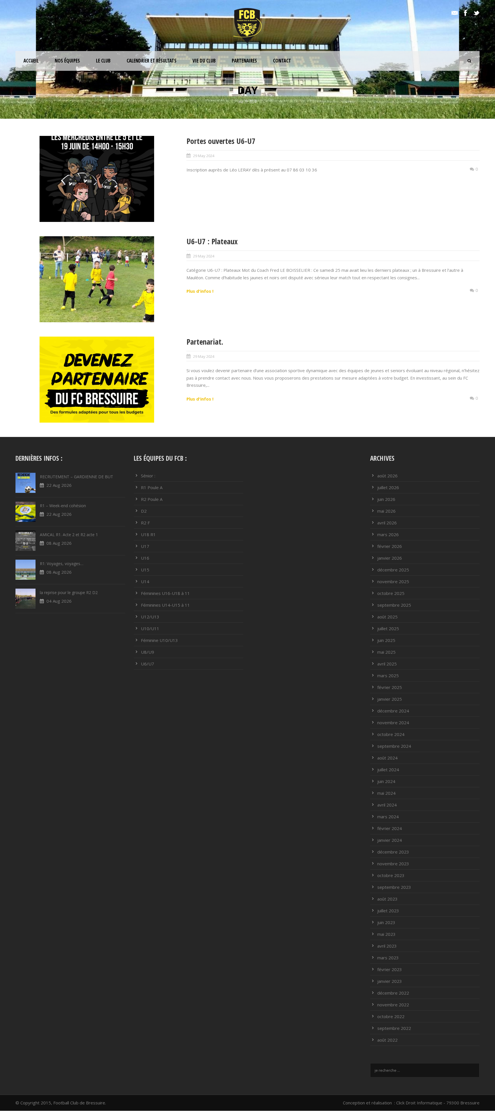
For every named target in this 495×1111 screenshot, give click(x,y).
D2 (144, 511)
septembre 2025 (394, 605)
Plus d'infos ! (199, 291)
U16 (145, 558)
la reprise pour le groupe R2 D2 (69, 592)
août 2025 (387, 617)
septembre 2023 (394, 887)
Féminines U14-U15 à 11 (165, 605)
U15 (145, 570)
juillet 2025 (388, 628)
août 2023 (387, 899)
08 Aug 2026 (59, 543)
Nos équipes (67, 60)
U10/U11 (150, 628)
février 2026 (389, 546)
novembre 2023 (393, 863)
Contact (282, 60)
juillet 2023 (388, 910)
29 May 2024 (203, 155)
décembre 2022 (393, 993)
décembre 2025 (393, 570)
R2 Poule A (151, 499)
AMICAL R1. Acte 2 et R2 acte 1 (69, 534)
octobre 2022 (390, 1016)
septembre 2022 (394, 1028)
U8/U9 (147, 652)
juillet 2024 (388, 769)
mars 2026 (388, 534)
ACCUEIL (31, 60)
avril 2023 (387, 946)
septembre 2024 (394, 746)
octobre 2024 (390, 734)
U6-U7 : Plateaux (212, 241)
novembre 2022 (393, 1004)
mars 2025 (388, 675)
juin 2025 (386, 640)
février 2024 (389, 828)
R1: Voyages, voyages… (61, 563)
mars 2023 (388, 957)
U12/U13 (150, 617)
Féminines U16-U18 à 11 (165, 593)
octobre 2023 (390, 875)
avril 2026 (387, 523)
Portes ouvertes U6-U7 (221, 141)
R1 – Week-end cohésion (63, 505)
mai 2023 (386, 934)
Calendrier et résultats (151, 60)
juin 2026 (386, 499)
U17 (145, 546)
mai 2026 (386, 511)
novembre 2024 (393, 722)
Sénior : (148, 476)
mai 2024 (386, 793)
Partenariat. (204, 341)
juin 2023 (386, 922)
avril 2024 (387, 805)
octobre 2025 (390, 593)
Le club (103, 60)
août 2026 (387, 476)
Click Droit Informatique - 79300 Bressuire (438, 1103)
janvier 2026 (389, 558)
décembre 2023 (393, 852)
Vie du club (204, 60)
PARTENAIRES (244, 60)
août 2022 (387, 1040)
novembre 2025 (393, 581)
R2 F (145, 523)
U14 (145, 581)
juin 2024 (386, 781)
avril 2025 (387, 664)
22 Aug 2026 (59, 485)
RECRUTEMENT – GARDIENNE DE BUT (76, 476)
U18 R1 (148, 534)
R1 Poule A (151, 487)
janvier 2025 (389, 699)
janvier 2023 (389, 981)
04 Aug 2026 (59, 601)
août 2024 (387, 758)
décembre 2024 (393, 711)
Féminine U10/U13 (159, 640)
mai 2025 (386, 652)
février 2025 (389, 687)
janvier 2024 (389, 840)
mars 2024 (388, 816)
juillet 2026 (388, 487)
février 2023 (389, 969)
